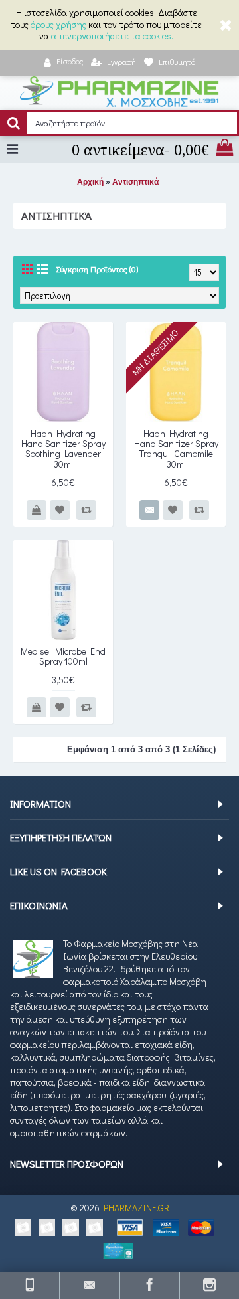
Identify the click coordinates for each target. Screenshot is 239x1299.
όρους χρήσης (58, 24)
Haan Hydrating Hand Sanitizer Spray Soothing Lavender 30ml (63, 448)
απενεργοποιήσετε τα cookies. (112, 35)
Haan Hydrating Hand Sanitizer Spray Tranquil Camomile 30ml (176, 448)
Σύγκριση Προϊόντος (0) (97, 268)
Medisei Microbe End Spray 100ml (63, 656)
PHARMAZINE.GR (136, 1207)
